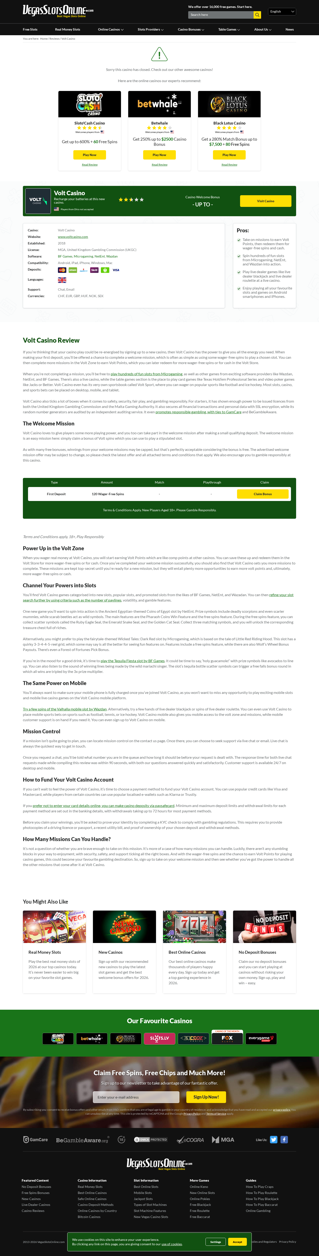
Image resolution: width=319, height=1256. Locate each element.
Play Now (89, 155)
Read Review (90, 164)
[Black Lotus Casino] (126, 1039)
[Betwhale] (92, 1039)
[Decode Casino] (193, 1039)
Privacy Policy (192, 1113)
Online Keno (199, 1187)
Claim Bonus (263, 494)
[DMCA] (150, 1139)
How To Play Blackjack (262, 1199)
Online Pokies (200, 1199)
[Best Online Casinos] (194, 942)
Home (44, 38)
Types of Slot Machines (150, 1205)
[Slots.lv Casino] (159, 1039)
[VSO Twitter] (275, 1139)
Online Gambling (258, 1211)
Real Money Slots (67, 29)
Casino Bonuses (189, 29)
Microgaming (83, 256)
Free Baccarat (200, 1217)
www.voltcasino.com (73, 237)
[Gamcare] (35, 1139)
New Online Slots (202, 1193)
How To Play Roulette (261, 1193)
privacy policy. (282, 1109)
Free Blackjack (200, 1205)
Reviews (55, 38)
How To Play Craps (259, 1187)
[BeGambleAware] (83, 1139)
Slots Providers (149, 29)
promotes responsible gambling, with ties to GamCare (198, 412)
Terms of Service (216, 1113)
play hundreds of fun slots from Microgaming (146, 374)
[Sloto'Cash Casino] (58, 1039)
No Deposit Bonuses (36, 1187)
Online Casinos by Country (97, 1211)
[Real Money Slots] (54, 942)
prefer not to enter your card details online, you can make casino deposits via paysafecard (103, 805)
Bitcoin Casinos (89, 1217)
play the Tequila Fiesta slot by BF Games (133, 660)
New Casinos (31, 1199)
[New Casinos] (124, 942)
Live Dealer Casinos (36, 1205)
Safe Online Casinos (92, 1199)
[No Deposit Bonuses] (264, 942)
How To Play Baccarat (262, 1205)
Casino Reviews (33, 1211)
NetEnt (100, 256)
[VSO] (159, 1165)
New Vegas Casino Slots (151, 1217)
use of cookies (172, 1244)
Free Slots (30, 29)
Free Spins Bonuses (36, 1193)
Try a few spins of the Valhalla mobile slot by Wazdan (65, 709)
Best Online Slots (146, 1187)
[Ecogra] (190, 1139)
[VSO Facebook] (288, 1139)
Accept (237, 1242)
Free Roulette (199, 1211)
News (290, 29)
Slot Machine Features (150, 1211)
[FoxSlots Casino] (227, 1039)
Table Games (227, 29)
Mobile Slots (143, 1193)
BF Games (65, 256)
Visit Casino (265, 201)
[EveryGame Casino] (261, 1039)
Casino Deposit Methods (95, 1205)
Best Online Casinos (92, 1193)
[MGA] (223, 1139)
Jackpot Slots (143, 1199)
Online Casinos (109, 29)
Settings (215, 1242)
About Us (261, 29)
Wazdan (112, 256)
